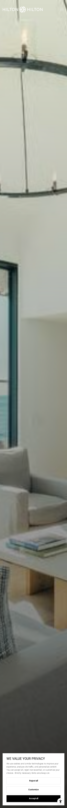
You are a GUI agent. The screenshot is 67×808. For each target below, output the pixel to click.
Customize (33, 789)
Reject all (33, 781)
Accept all (33, 798)
